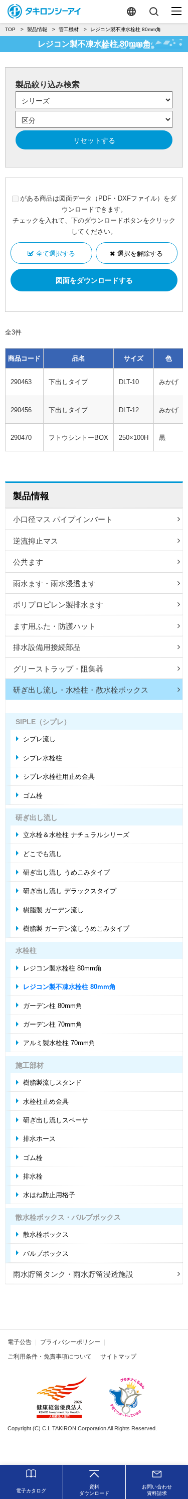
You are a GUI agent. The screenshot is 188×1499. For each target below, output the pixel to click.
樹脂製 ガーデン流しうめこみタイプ (76, 928)
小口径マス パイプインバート (63, 519)
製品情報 (31, 496)
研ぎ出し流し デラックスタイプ (69, 891)
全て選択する (55, 253)
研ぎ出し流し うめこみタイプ (66, 872)
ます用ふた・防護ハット (54, 626)
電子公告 (20, 1342)
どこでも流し (42, 854)
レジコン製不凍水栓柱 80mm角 (69, 986)
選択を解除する (140, 253)
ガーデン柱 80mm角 (52, 1006)
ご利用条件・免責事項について (50, 1356)
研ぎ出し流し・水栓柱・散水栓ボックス (80, 690)
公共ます (28, 562)
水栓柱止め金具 (46, 1101)
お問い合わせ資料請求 (157, 1490)
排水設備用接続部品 (47, 647)
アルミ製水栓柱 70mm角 (59, 1043)
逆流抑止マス (35, 541)
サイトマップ (118, 1356)
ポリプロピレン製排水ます (58, 604)
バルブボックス (46, 1253)
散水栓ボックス (46, 1234)
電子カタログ (31, 1490)
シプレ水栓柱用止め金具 (59, 776)
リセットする (94, 140)
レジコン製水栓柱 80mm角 (62, 968)
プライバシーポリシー (70, 1342)
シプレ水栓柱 (42, 758)
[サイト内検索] (153, 11)
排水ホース (39, 1138)
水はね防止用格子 (49, 1195)
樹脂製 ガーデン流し (53, 910)
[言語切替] (131, 11)
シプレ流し (39, 739)
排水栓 (33, 1176)
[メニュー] (176, 11)
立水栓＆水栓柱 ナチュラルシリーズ (76, 835)
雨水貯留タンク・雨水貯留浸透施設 (73, 1274)
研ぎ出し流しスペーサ (55, 1120)
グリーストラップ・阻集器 (58, 668)
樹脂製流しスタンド (52, 1082)
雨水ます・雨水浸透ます (54, 583)
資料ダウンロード (94, 1490)
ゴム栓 (33, 795)
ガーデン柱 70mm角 (52, 1024)
